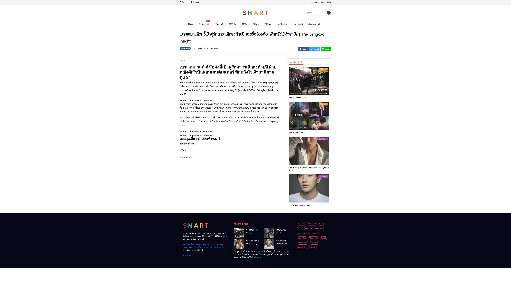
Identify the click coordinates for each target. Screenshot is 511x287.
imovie (260, 251)
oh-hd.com (210, 244)
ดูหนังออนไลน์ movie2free (194, 244)
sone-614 (208, 247)
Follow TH (187, 255)
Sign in (184, 2)
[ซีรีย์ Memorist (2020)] (309, 81)
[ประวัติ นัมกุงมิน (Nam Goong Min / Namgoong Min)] (309, 151)
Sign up (196, 2)
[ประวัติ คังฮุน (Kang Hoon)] (309, 188)
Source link (185, 157)
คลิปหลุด (257, 257)
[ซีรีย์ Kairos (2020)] (309, 116)
